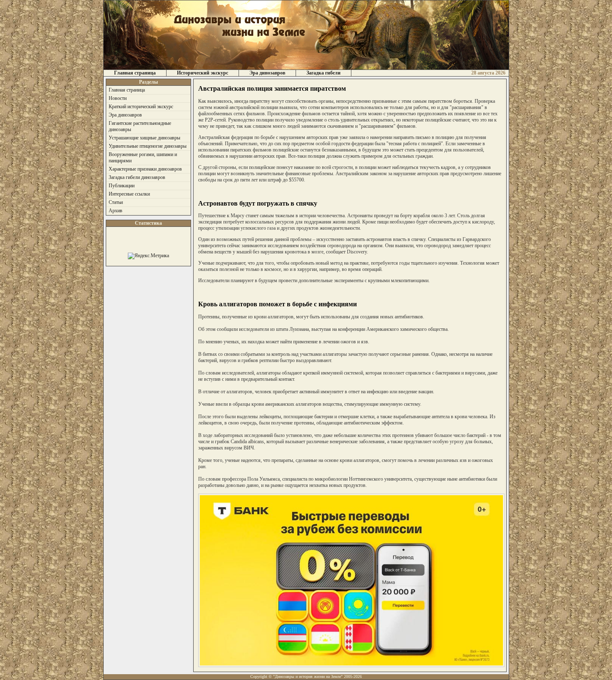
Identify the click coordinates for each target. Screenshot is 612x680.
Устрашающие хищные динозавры (144, 138)
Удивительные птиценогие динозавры (148, 146)
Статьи (116, 202)
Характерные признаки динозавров (145, 169)
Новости (118, 98)
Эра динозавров (267, 73)
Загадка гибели (323, 73)
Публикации (121, 186)
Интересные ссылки (129, 194)
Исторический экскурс (202, 73)
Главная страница (135, 73)
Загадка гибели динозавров (137, 177)
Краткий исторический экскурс (141, 106)
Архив (115, 210)
